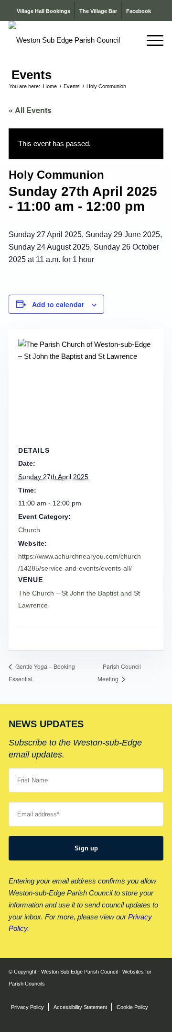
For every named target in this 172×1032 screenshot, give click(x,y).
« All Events (30, 109)
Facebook (138, 11)
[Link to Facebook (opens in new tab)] (156, 982)
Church (29, 530)
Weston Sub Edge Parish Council (79, 972)
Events (31, 74)
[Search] (127, 40)
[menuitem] (127, 40)
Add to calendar (58, 304)
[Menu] (150, 40)
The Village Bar (98, 11)
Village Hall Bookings (43, 11)
